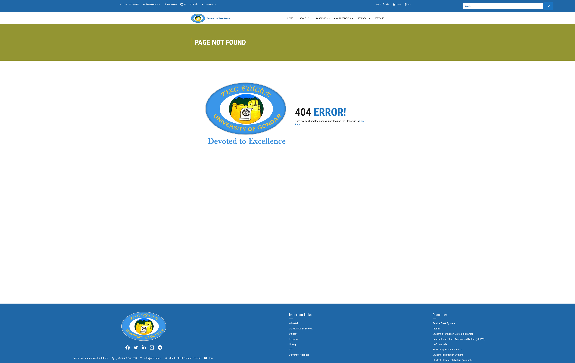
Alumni (436, 328)
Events (398, 4)
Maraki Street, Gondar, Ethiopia (185, 358)
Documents (172, 4)
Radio (195, 4)
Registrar (293, 339)
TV (185, 4)
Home (290, 18)
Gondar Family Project (301, 328)
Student (293, 333)
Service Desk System (444, 323)
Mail (409, 4)
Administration (342, 18)
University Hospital (299, 354)
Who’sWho (294, 323)
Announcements (209, 4)
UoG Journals (440, 344)
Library (292, 344)
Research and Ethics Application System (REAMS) (459, 339)
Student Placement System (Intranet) (452, 360)
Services (379, 18)
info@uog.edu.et (153, 4)
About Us (304, 18)
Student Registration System (448, 354)
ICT (291, 349)
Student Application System (447, 349)
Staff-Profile (384, 4)
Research (363, 18)
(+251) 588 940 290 (131, 4)
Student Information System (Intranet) (453, 333)
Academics (321, 18)
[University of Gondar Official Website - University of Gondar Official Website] (211, 18)
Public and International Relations (90, 358)
